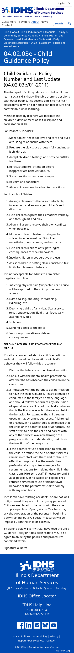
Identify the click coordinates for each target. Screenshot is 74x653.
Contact (7, 25)
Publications (35, 32)
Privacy (54, 636)
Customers (9, 22)
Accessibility (40, 636)
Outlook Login (64, 650)
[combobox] (64, 3)
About (35, 22)
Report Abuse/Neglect (31, 640)
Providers (24, 22)
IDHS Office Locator (37, 596)
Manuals (50, 32)
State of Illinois (21, 636)
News (44, 22)
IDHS (6, 32)
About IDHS (18, 32)
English (61, 3)
